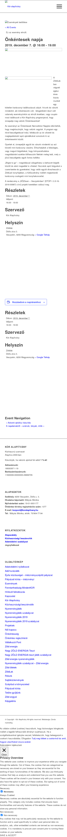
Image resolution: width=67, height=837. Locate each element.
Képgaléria (10, 701)
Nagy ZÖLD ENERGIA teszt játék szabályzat (28, 654)
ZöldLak (9, 671)
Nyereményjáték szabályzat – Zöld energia (26, 663)
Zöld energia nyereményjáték (19, 659)
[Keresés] (50, 6)
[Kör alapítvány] (27, 6)
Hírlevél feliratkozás (15, 591)
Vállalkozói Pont (13, 642)
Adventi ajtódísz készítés (18, 422)
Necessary (9, 791)
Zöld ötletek (11, 667)
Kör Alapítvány (12, 600)
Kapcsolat (10, 596)
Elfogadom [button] (26, 738)
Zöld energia (11, 646)
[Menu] (57, 6)
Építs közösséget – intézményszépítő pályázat (29, 575)
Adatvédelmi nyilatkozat (17, 566)
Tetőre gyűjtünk (13, 692)
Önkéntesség (12, 633)
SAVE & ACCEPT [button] (8, 835)
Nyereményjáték (13, 608)
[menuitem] (50, 6)
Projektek (10, 625)
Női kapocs (11, 629)
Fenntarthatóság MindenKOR (20, 587)
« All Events (10, 27)
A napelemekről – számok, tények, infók (25, 425)
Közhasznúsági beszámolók (19, 604)
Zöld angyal (11, 696)
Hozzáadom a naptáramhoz (26, 302)
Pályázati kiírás (13, 688)
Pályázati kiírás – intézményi (19, 579)
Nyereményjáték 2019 (16, 617)
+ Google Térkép (42, 234)
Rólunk (8, 675)
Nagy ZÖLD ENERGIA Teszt (20, 650)
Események (11, 583)
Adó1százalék (12, 570)
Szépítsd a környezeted (17, 684)
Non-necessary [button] (7, 811)
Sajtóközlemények (14, 680)
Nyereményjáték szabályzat (19, 612)
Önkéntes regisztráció (16, 638)
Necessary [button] (5, 788)
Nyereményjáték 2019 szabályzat (22, 621)
